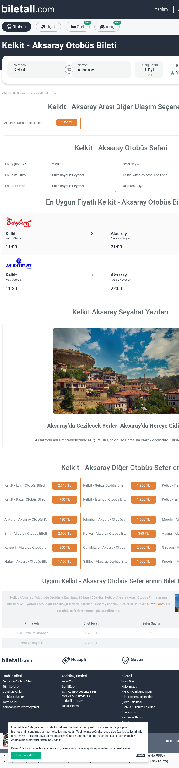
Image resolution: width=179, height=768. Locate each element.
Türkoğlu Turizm (72, 700)
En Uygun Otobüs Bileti (17, 681)
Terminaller (10, 702)
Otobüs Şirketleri (13, 696)
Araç (112, 25)
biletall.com (156, 604)
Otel (83, 25)
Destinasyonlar (12, 691)
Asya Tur (67, 681)
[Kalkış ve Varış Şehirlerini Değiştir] (69, 69)
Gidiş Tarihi (150, 65)
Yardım (161, 9)
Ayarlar (140, 755)
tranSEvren (69, 686)
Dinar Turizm (70, 706)
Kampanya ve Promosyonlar (21, 707)
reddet (54, 735)
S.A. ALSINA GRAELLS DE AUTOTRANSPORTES (79, 693)
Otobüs (18, 26)
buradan (44, 748)
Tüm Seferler (11, 686)
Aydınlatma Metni (22, 740)
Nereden (20, 65)
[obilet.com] (28, 13)
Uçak (50, 26)
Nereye (83, 65)
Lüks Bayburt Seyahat (68, 175)
